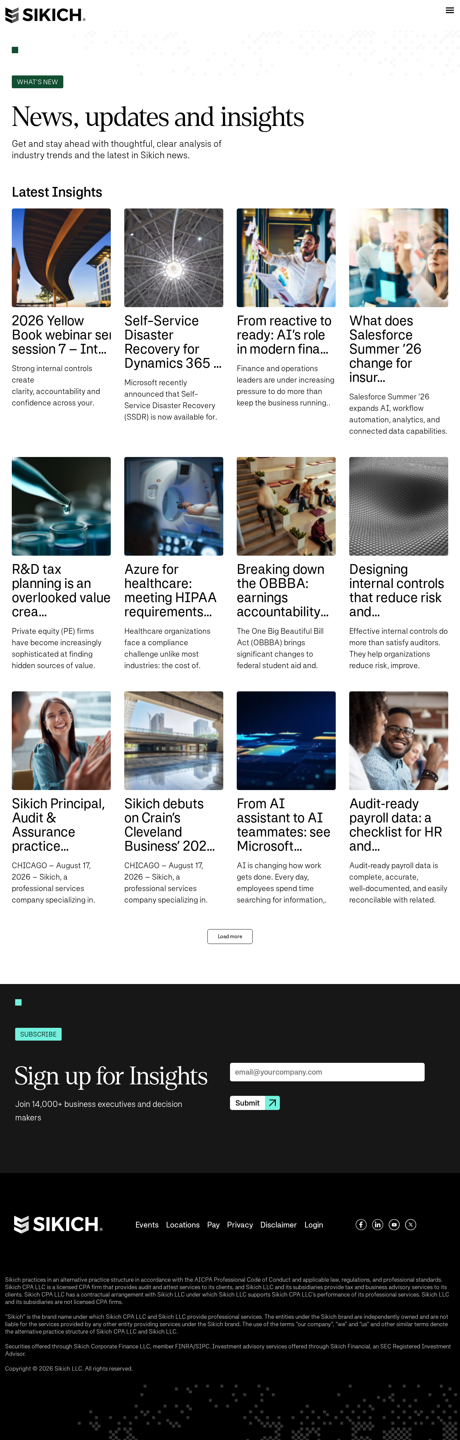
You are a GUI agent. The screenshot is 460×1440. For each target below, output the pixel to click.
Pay (213, 1224)
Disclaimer (278, 1224)
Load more (230, 936)
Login (313, 1224)
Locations (183, 1224)
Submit (247, 1103)
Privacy (240, 1224)
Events (147, 1224)
